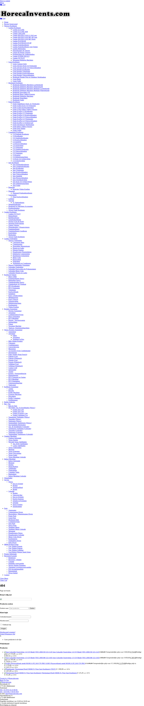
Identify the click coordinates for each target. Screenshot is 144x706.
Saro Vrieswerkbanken (20, 174)
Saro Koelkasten (18, 168)
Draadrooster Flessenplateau (22, 252)
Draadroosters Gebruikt (16, 535)
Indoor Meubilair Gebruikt (17, 476)
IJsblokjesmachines (14, 303)
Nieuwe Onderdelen (15, 240)
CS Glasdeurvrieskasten (21, 149)
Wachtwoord (4, 621)
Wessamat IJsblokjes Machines (23, 60)
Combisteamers (13, 345)
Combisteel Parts (14, 522)
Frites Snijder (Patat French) (17, 354)
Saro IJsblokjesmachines (21, 183)
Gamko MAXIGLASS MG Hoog (24, 39)
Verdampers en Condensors (22, 263)
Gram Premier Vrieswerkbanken (23, 75)
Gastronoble (12, 195)
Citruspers (11, 343)
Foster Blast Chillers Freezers (22, 126)
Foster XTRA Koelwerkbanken (23, 107)
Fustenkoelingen (13, 229)
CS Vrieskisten (18, 153)
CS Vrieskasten (18, 147)
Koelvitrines (12, 233)
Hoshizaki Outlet (18, 100)
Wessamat (11, 531)
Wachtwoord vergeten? (7, 632)
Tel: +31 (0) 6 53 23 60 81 (9, 690)
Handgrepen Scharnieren (21, 256)
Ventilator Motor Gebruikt (17, 529)
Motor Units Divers (14, 537)
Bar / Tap (7, 404)
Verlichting (16, 261)
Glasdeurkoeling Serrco (16, 282)
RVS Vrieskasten (14, 288)
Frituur (10, 324)
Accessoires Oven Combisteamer (19, 351)
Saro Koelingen (13, 163)
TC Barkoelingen (18, 202)
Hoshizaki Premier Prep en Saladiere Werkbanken (29, 77)
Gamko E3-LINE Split (20, 32)
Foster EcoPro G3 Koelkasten (23, 111)
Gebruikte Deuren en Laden (17, 273)
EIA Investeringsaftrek (15, 569)
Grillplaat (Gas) (13, 364)
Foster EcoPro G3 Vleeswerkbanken (25, 121)
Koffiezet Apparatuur (11, 387)
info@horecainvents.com (13, 693)
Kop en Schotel (18, 484)
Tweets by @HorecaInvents (9, 678)
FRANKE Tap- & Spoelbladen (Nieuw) (21, 408)
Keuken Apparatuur (10, 309)
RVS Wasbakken (14, 381)
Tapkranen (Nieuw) (15, 421)
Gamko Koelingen (14, 28)
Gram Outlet (17, 81)
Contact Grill (12, 368)
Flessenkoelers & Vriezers (21, 50)
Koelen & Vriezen (10, 275)
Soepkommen (17, 506)
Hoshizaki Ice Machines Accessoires (20, 206)
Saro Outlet (16, 185)
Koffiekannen (13, 400)
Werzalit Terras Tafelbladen (17, 442)
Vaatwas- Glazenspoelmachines (18, 328)
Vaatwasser (12, 385)
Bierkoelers (12, 235)
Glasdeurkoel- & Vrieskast (17, 284)
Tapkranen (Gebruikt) (15, 432)
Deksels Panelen (18, 250)
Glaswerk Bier (17, 495)
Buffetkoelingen (13, 218)
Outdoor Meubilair (10, 436)
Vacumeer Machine (14, 326)
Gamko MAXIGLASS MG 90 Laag (25, 37)
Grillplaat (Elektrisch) (15, 366)
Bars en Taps (12, 406)
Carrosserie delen (18, 242)
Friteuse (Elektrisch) (15, 358)
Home (6, 22)
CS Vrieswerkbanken (20, 151)
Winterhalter (8, 478)
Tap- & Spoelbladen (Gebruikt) (18, 427)
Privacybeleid (12, 573)
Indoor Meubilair (9, 459)
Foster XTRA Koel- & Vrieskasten (24, 106)
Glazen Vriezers (13, 225)
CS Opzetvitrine (18, 145)
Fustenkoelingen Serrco (16, 278)
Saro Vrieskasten (18, 170)
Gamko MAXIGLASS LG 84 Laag (25, 35)
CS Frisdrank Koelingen (21, 134)
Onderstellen (12, 470)
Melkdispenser (13, 297)
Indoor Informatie (14, 461)
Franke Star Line (18, 410)
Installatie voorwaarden (16, 563)
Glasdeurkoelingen (14, 220)
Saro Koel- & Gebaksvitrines (22, 182)
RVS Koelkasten (14, 286)
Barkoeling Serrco (14, 280)
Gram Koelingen (14, 62)
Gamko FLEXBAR (19, 41)
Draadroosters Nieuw (15, 533)
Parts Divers (12, 542)
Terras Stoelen (13, 440)
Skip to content (5, 1)
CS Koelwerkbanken (20, 140)
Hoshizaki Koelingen (15, 83)
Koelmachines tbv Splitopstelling (24, 54)
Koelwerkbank (13, 292)
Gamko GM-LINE (19, 33)
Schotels (15, 503)
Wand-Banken (13, 467)
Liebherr (11, 199)
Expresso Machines (14, 394)
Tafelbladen (12, 468)
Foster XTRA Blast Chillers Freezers (25, 109)
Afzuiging (11, 334)
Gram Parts (12, 518)
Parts (5, 508)
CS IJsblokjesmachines (20, 157)
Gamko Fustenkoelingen (21, 45)
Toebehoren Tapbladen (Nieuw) (19, 417)
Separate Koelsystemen (16, 223)
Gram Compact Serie (20, 64)
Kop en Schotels (18, 497)
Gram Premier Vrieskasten (21, 71)
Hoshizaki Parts (13, 520)
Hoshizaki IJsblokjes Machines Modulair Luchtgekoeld (31, 88)
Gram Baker (17, 79)
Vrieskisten (12, 290)
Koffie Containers (14, 398)
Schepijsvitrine (13, 301)
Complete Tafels (13, 472)
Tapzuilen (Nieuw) (14, 419)
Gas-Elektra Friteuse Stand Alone (19, 552)
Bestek (15, 489)
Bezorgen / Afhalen (14, 560)
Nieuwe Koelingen (10, 26)
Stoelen (10, 465)
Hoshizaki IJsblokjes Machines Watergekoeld (28, 87)
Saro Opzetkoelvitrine (20, 180)
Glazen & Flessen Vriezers (21, 52)
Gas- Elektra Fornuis (15, 546)
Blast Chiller (12, 277)
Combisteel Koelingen (15, 132)
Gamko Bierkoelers (19, 49)
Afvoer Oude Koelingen (16, 210)
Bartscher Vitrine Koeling (21, 189)
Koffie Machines (14, 392)
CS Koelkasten (18, 136)
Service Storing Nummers (17, 565)
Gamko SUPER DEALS (21, 56)
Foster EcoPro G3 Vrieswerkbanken (25, 117)
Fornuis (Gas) (13, 360)
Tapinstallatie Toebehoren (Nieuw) (20, 423)
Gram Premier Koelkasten (21, 69)
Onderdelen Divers (14, 541)
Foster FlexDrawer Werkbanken (23, 125)
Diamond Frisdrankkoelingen (22, 193)
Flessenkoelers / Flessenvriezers (19, 227)
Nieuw (10, 482)
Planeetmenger (13, 375)
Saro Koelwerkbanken (20, 172)
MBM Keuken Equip (11, 544)
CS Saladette (17, 142)
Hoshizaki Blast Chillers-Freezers (24, 94)
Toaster (10, 372)
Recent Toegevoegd (10, 24)
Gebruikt (11, 491)
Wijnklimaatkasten (14, 204)
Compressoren (17, 244)
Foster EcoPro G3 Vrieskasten (23, 113)
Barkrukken (12, 474)
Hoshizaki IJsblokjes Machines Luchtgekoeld (28, 85)
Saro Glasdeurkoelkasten (21, 166)
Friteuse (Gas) (13, 356)
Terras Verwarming (14, 453)
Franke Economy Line (20, 413)
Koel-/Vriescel (13, 299)
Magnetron (12, 349)
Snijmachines (12, 322)
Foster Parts (12, 516)
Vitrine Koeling (13, 307)
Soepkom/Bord (18, 487)
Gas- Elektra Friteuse (15, 548)
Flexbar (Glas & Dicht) (16, 221)
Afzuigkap (11, 313)
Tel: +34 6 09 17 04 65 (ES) (9, 692)
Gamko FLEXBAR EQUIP (22, 43)
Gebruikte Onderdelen (15, 267)
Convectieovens (13, 347)
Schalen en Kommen (20, 501)
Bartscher (11, 187)
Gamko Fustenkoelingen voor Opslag (25, 47)
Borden (15, 485)
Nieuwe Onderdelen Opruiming (19, 265)
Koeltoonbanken (14, 208)
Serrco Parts (12, 525)
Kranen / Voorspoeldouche (17, 373)
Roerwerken (17, 259)
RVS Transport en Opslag (17, 377)
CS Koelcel (16, 155)
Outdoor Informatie (14, 438)
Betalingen (12, 558)
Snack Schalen (17, 504)
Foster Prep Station (19, 128)
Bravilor (11, 391)
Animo (10, 389)
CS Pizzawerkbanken (20, 144)
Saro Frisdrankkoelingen (21, 164)
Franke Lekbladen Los (20, 415)
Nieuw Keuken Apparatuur (13, 330)
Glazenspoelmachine (15, 383)
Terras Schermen (14, 451)
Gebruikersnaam (5, 617)
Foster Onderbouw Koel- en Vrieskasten (26, 104)
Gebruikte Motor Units (16, 271)
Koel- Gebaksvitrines (15, 296)
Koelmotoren (12, 305)
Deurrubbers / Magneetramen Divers (20, 514)
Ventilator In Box (18, 339)
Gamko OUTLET (19, 58)
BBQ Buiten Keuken (15, 341)
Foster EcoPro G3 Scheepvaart (23, 123)
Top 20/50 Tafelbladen (20, 444)
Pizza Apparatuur (14, 316)
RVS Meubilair (13, 318)
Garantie (11, 561)
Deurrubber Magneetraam (21, 246)
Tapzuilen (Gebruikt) (15, 430)
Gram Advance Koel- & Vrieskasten (25, 66)
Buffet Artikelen (9, 402)
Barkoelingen (12, 216)
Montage (11, 449)
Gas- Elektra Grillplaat (15, 550)
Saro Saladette (17, 176)
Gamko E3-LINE (18, 30)
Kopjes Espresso (18, 499)
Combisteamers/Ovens (15, 315)
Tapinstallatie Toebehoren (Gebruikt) (20, 434)
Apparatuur (12, 332)
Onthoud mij (6, 625)
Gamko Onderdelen (10, 239)
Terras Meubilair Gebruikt (17, 457)
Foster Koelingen (14, 102)
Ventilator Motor (13, 527)
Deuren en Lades (18, 248)
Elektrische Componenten (21, 254)
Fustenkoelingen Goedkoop (17, 231)
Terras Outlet (12, 455)
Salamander (12, 370)
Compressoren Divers (15, 512)
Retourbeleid (12, 571)
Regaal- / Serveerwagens (16, 320)
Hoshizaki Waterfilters (20, 98)
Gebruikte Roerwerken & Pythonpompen (22, 269)
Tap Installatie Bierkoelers (17, 425)
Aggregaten (12, 510)
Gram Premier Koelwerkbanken (23, 73)
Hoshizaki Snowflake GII (21, 92)
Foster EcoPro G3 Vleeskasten (23, 119)
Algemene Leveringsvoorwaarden (19, 567)
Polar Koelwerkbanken (20, 197)
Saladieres (11, 294)
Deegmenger (12, 353)
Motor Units (17, 258)
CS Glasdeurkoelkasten (20, 138)
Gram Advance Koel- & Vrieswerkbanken (27, 68)
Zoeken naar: (4, 608)
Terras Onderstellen (14, 448)
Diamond (11, 191)
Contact (6, 575)
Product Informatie (10, 554)
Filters (15, 335)
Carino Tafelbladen (19, 446)
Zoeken (32, 608)
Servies (6, 480)
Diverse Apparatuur (15, 311)
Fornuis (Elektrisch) (15, 362)
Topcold (11, 201)
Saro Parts (11, 523)
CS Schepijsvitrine (19, 161)
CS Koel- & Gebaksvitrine (21, 159)
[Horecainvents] (35, 16)
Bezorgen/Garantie (10, 556)
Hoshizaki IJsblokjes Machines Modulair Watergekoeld (31, 90)
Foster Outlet (17, 130)
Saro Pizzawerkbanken (20, 178)
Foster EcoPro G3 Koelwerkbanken (25, 115)
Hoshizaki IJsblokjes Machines (23, 96)
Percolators (12, 396)
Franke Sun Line (18, 411)
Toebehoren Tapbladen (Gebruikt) (19, 429)
